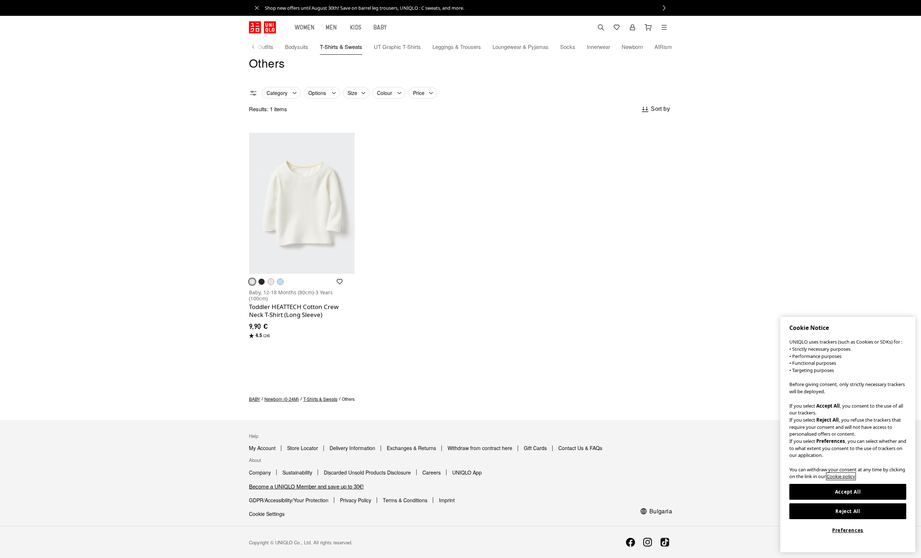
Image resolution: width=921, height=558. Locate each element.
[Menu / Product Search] (664, 27)
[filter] (253, 93)
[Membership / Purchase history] (632, 27)
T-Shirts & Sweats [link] (320, 399)
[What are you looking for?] (601, 27)
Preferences (847, 530)
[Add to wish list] (340, 282)
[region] (847, 434)
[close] (257, 8)
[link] (468, 8)
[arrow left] (257, 47)
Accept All (848, 492)
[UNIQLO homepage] (262, 27)
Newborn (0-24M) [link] (281, 399)
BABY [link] (254, 399)
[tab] (305, 27)
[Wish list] (617, 27)
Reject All (847, 511)
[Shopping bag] (648, 27)
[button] (302, 203)
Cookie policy (841, 476)
